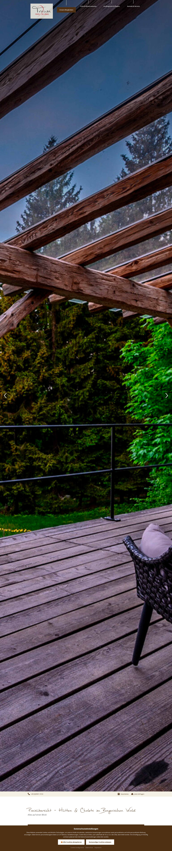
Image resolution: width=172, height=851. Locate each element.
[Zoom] (86, 395)
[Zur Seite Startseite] (41, 11)
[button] (5, 396)
